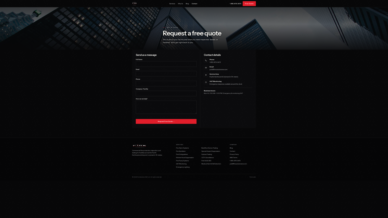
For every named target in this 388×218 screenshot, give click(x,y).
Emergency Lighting (183, 167)
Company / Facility (142, 89)
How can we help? (141, 99)
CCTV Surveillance (207, 157)
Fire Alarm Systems (182, 148)
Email (137, 69)
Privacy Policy (234, 154)
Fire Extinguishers (182, 154)
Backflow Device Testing (209, 148)
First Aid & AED (206, 161)
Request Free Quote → (166, 121)
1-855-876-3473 (235, 3)
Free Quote (249, 4)
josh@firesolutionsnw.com (218, 69)
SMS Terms (233, 157)
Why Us (180, 4)
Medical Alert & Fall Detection (211, 164)
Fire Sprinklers (180, 151)
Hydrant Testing (206, 154)
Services (172, 4)
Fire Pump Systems (182, 161)
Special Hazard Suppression (210, 151)
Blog (187, 4)
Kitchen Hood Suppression (185, 157)
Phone (138, 79)
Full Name (139, 59)
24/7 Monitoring (181, 164)
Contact (194, 4)
